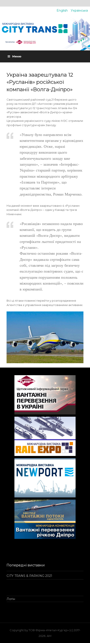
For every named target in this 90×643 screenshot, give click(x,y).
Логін (11, 599)
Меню (16, 56)
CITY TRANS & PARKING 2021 (29, 576)
